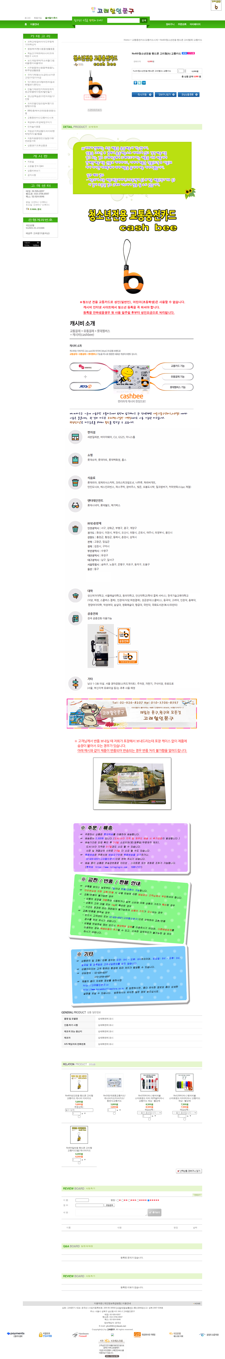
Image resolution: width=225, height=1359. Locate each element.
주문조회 (182, 24)
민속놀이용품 (34, 126)
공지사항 (32, 175)
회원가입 (38, 18)
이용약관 (98, 1303)
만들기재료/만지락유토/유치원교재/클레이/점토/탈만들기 (39, 90)
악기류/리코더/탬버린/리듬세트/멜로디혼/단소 (39, 83)
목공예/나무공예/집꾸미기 (40, 122)
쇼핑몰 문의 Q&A (36, 166)
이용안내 (34, 24)
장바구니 (170, 24)
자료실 (31, 161)
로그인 (27, 18)
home (127, 40)
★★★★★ (154, 1200)
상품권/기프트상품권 (37, 145)
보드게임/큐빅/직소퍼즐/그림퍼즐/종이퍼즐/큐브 (39, 61)
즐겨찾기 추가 (51, 18)
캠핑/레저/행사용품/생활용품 (41, 49)
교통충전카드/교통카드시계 (40, 117)
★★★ (133, 1200)
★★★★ (143, 1200)
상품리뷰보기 (34, 170)
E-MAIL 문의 (35, 209)
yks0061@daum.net (116, 1326)
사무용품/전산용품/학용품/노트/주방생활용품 (39, 69)
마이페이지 (195, 24)
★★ (126, 1200)
